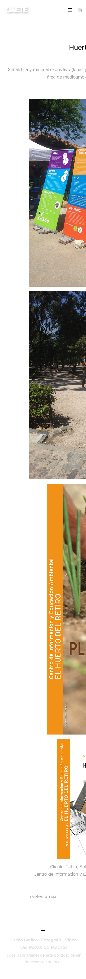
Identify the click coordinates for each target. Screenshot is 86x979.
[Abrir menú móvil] (70, 10)
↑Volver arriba (43, 897)
